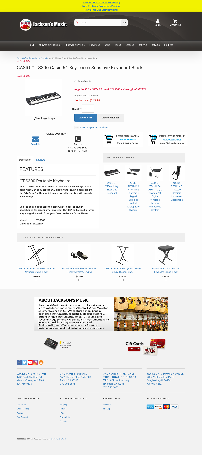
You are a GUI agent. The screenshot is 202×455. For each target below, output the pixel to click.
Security (63, 421)
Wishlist (20, 413)
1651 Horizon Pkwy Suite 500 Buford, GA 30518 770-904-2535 (75, 380)
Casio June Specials (40, 58)
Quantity (76, 109)
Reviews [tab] (40, 159)
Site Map (106, 409)
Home (31, 45)
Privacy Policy (65, 417)
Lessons (130, 45)
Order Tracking (23, 409)
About (118, 45)
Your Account (22, 417)
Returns (63, 409)
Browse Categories (49, 45)
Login (158, 25)
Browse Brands (75, 45)
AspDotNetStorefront (58, 439)
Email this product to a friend (94, 127)
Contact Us (21, 405)
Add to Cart (85, 117)
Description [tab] (25, 159)
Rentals (143, 45)
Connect (168, 45)
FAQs (62, 413)
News (107, 45)
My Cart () (175, 25)
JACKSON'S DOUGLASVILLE (165, 373)
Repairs (156, 45)
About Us (107, 405)
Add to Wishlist (110, 117)
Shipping (63, 405)
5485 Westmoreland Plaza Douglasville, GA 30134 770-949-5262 (160, 380)
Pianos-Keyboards (24, 58)
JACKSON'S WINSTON (31, 373)
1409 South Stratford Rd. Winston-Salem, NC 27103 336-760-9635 (30, 380)
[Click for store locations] (168, 139)
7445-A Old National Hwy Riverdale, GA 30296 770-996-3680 (116, 384)
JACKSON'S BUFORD (74, 373)
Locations (94, 45)
